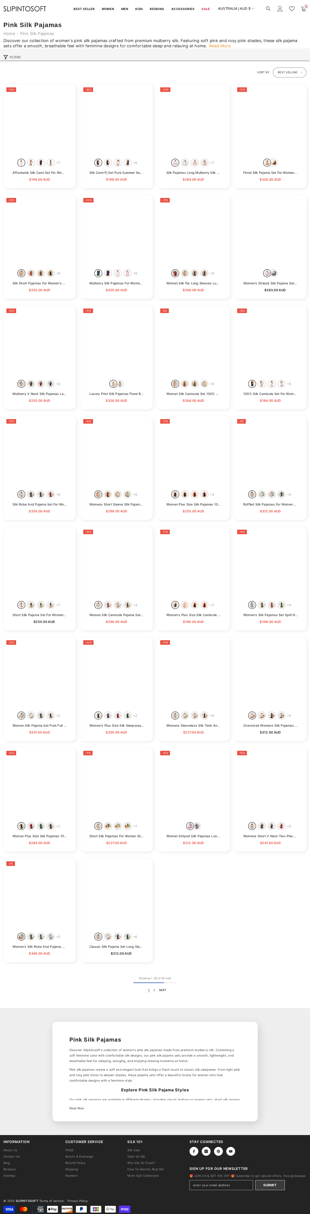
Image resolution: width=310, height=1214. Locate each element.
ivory (185, 163)
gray (31, 163)
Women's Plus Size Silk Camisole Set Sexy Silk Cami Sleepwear (193, 615)
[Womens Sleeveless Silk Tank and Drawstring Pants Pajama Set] (193, 673)
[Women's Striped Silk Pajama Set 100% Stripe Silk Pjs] (270, 231)
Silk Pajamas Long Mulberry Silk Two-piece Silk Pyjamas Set (193, 173)
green (281, 605)
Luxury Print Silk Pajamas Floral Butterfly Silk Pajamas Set (116, 394)
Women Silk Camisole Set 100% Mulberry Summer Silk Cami (193, 394)
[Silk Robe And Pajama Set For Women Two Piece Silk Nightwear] (39, 452)
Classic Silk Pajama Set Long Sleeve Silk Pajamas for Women (116, 946)
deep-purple (108, 273)
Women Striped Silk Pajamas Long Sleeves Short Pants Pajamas (193, 836)
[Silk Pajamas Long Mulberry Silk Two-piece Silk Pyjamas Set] (193, 120)
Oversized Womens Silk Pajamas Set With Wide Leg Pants (270, 725)
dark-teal (98, 273)
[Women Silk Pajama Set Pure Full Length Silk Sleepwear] (39, 673)
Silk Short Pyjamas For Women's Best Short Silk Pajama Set (39, 283)
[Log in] (280, 8)
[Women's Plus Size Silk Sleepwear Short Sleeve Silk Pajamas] (116, 673)
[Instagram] (206, 1151)
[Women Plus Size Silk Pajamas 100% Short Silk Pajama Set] (193, 452)
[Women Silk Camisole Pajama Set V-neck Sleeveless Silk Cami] (116, 563)
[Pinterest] (218, 1151)
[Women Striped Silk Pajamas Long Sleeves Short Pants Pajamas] (193, 784)
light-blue (51, 163)
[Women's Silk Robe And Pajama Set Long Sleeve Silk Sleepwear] (39, 894)
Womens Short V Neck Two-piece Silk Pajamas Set (270, 836)
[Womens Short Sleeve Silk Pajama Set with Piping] (116, 452)
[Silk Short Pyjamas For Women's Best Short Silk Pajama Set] (39, 231)
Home (9, 33)
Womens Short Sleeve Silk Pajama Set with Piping (116, 504)
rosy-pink (205, 163)
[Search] (268, 8)
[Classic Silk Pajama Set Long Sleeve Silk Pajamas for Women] (116, 894)
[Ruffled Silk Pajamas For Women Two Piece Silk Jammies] (270, 452)
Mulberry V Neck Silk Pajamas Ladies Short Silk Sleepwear (39, 394)
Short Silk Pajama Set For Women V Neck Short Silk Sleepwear (39, 615)
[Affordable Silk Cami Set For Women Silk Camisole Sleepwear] (39, 120)
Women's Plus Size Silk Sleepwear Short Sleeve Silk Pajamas (116, 725)
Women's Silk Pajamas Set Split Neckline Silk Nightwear (270, 615)
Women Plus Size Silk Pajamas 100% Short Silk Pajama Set (193, 504)
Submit (269, 1185)
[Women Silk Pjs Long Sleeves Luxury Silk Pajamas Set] (193, 231)
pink (195, 163)
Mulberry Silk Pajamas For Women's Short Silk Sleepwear (116, 283)
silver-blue (175, 715)
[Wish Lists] (292, 8)
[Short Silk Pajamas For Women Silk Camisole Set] (116, 784)
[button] (290, 72)
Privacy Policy (78, 1201)
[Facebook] (193, 1151)
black (108, 163)
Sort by (263, 72)
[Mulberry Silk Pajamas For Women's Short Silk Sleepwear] (116, 231)
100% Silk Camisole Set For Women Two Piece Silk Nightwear (270, 394)
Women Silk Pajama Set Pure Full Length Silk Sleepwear (39, 725)
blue (120, 384)
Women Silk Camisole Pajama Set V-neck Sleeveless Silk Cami (116, 615)
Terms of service (51, 1201)
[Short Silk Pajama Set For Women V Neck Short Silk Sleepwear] (39, 563)
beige (262, 715)
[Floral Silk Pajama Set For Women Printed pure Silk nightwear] (270, 120)
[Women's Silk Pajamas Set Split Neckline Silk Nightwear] (270, 563)
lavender (281, 384)
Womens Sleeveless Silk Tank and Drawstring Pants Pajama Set (193, 725)
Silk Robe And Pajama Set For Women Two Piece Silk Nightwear (39, 504)
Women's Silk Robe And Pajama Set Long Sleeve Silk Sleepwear (39, 946)
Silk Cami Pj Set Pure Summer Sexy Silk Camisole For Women (116, 173)
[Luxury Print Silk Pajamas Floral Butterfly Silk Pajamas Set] (116, 342)
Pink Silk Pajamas (37, 33)
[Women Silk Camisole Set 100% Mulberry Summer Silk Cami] (193, 342)
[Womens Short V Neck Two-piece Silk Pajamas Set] (270, 784)
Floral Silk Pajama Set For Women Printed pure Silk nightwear (270, 173)
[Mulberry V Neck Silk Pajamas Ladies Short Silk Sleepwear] (39, 342)
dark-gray (128, 163)
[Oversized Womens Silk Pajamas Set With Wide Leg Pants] (270, 673)
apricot (272, 494)
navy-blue (41, 163)
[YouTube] (230, 1151)
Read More (76, 1108)
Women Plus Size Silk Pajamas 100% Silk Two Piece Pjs (39, 836)
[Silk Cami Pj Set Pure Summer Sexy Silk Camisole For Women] (116, 120)
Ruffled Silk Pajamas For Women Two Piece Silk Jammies (270, 504)
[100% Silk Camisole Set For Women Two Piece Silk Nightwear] (270, 342)
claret (31, 273)
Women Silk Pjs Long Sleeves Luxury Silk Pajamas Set (193, 283)
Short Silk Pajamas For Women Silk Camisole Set (116, 836)
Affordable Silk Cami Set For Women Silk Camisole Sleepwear (39, 173)
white (21, 163)
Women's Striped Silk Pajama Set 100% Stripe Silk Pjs (270, 283)
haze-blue (252, 605)
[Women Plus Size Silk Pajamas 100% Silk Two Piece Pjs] (39, 784)
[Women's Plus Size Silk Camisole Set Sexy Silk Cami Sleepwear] (193, 563)
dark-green (41, 605)
